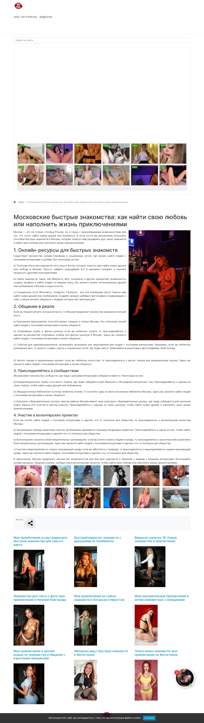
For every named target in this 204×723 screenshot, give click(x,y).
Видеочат (46, 16)
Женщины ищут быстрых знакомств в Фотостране (101, 653)
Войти (20, 28)
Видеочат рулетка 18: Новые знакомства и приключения (156, 539)
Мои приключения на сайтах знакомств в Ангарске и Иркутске (99, 598)
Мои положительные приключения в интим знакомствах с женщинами (162, 598)
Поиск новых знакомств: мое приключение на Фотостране (156, 653)
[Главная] (15, 202)
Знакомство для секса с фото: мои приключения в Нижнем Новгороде (40, 598)
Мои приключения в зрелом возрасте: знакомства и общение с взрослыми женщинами (39, 654)
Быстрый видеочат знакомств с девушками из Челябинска (97, 539)
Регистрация (39, 28)
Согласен (149, 718)
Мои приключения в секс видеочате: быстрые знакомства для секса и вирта (41, 541)
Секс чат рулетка (25, 16)
